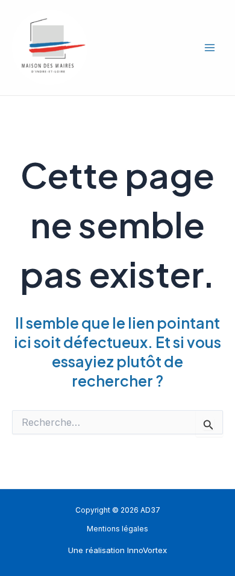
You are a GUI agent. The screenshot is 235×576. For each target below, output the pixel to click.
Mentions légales (117, 529)
